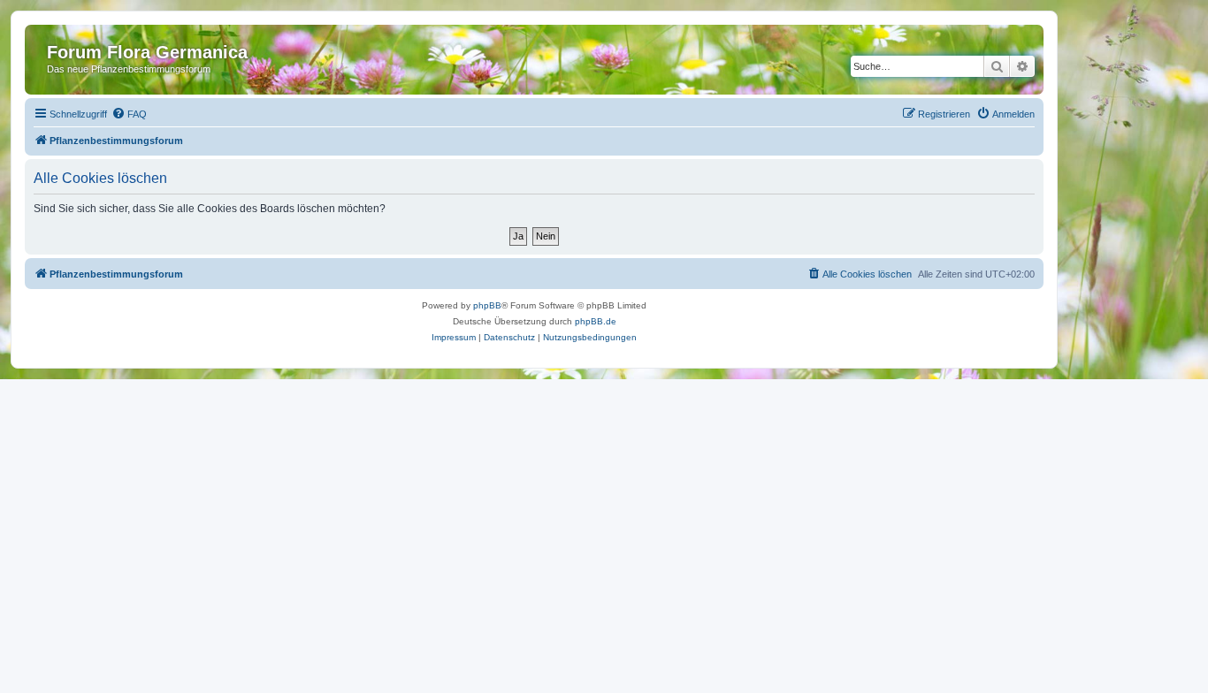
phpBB (487, 305)
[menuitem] (129, 114)
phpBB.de (595, 321)
